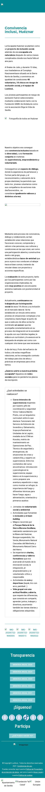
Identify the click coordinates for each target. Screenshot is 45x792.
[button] (11, 10)
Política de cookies (25, 775)
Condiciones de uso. (24, 766)
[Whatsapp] (5, 718)
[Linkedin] (12, 718)
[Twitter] (33, 718)
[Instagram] (19, 718)
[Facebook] (40, 718)
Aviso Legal (37, 772)
